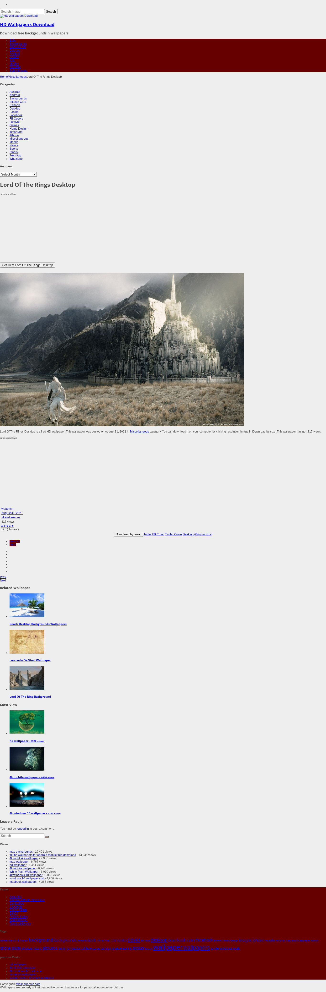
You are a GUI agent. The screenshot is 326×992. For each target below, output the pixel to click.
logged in (23, 828)
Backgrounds (18, 43)
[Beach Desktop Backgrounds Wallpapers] (27, 616)
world (236, 948)
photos (27, 948)
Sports (14, 148)
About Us (15, 897)
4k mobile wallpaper (23, 868)
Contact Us (17, 903)
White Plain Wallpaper (24, 871)
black (92, 940)
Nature (14, 145)
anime (24, 940)
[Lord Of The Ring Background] (27, 689)
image (234, 940)
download (176, 940)
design (145, 940)
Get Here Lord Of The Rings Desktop (27, 265)
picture (37, 948)
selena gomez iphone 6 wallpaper (32, 978)
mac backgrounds (21, 851)
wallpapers (196, 947)
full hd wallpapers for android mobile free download (43, 855)
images (245, 940)
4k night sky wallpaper (24, 858)
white (215, 948)
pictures (50, 948)
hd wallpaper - (27, 741)
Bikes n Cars (18, 47)
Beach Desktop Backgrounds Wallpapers (38, 624)
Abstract (15, 91)
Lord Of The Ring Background (30, 697)
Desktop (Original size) (197, 534)
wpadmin (7, 508)
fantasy (218, 940)
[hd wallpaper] (27, 733)
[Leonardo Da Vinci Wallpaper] (27, 652)
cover (134, 940)
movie (290, 940)
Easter (14, 112)
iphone (258, 940)
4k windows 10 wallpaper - (35, 813)
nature (298, 940)
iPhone (14, 135)
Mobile (14, 142)
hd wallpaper (18, 865)
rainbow (86, 948)
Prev (3, 577)
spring (127, 948)
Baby (13, 40)
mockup (280, 940)
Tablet (148, 534)
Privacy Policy (19, 917)
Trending (15, 67)
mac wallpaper (19, 861)
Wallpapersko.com (28, 984)
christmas (103, 940)
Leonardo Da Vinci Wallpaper (30, 660)
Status (14, 152)
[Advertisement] (143, 229)
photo (16, 948)
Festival (15, 53)
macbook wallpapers (23, 881)
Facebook (16, 115)
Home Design (18, 128)
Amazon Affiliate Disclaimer (27, 900)
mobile (270, 940)
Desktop (15, 50)
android (15, 940)
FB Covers (16, 118)
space (117, 948)
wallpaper (168, 947)
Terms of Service (20, 923)
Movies (14, 64)
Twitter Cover (173, 534)
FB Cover (158, 534)
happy (227, 940)
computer (119, 940)
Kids (12, 60)
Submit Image (18, 70)
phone (5, 948)
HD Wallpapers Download (27, 24)
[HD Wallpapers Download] (19, 15)
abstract (5, 940)
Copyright (16, 907)
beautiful (82, 940)
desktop (15, 541)
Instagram (16, 132)
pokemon (64, 948)
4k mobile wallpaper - (32, 777)
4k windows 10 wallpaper (26, 875)
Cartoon (15, 105)
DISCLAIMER (18, 910)
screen (106, 948)
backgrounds (65, 940)
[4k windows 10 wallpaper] (27, 806)
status (138, 948)
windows (226, 948)
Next (3, 580)
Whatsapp (16, 158)
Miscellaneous (17, 76)
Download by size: (128, 534)
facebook (204, 940)
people (314, 940)
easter (190, 940)
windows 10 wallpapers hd (27, 878)
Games (14, 57)
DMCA (14, 913)
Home (4, 76)
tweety (148, 948)
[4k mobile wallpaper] (27, 769)
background (41, 940)
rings (13, 544)
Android (15, 95)
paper (306, 940)
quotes (76, 948)
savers (96, 948)
